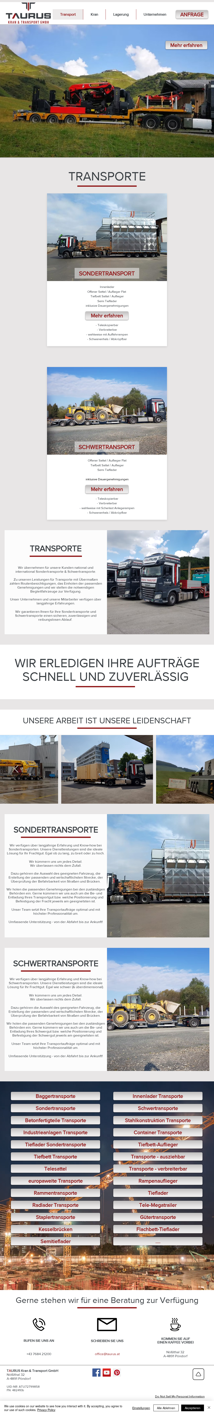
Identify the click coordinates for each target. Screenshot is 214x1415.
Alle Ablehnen (166, 1408)
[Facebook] (96, 1372)
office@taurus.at (107, 1354)
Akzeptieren (192, 1408)
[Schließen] (208, 1408)
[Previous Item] (16, 769)
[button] (155, 14)
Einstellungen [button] (141, 1408)
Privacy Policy (46, 1410)
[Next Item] (197, 769)
